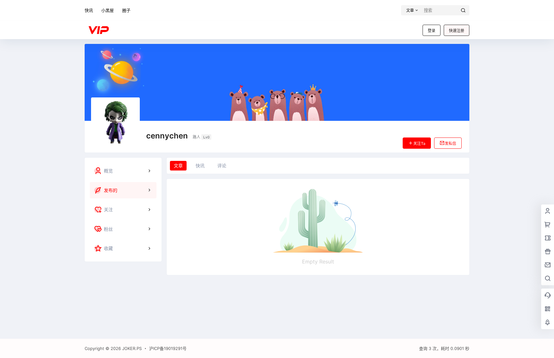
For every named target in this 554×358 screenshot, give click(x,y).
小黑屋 (107, 10)
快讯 (89, 10)
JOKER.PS (131, 348)
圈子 (126, 10)
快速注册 (456, 30)
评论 (221, 165)
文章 (178, 165)
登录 (431, 30)
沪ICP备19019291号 (168, 348)
